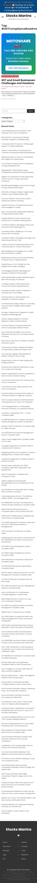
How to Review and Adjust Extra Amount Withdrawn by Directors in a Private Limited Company (17, 334)
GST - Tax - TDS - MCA (10, 76)
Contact (24, 846)
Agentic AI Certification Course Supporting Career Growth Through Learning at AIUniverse (17, 179)
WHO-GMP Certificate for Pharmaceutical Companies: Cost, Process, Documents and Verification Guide (17, 649)
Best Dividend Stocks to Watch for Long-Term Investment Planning (16, 600)
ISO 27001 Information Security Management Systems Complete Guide (18, 587)
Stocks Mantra (18, 15)
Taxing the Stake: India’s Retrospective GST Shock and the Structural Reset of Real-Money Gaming (17, 785)
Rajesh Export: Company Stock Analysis (16, 612)
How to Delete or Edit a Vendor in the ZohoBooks (15, 812)
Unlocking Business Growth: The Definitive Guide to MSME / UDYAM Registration (16, 497)
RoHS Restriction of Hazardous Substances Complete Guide (17, 560)
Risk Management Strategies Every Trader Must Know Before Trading (17, 252)
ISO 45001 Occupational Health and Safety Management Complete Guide (17, 606)
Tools (23, 851)
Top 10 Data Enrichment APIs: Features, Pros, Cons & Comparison (17, 381)
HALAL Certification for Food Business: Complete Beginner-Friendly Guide (15, 593)
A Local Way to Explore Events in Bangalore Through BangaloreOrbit (17, 165)
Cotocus (30, 878)
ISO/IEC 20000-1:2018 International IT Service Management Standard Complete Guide (18, 574)
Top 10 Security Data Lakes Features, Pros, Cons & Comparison (17, 388)
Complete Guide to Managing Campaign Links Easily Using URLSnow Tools (18, 239)
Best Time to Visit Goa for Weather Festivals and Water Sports (17, 342)
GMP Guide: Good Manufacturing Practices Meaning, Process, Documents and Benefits (17, 626)
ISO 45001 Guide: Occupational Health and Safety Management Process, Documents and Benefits (17, 618)
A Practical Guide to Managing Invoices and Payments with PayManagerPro (17, 226)
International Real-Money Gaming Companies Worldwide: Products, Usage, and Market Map (17, 767)
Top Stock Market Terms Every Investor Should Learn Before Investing (16, 199)
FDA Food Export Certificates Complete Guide (16, 532)
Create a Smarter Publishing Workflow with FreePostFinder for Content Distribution (17, 245)
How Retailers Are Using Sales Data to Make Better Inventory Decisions (17, 490)
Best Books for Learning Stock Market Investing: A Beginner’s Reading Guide (15, 138)
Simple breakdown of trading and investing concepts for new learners (17, 805)
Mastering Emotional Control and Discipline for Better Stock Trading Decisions (17, 259)
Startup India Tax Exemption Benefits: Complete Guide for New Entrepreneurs (16, 683)
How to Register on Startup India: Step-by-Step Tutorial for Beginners (17, 670)
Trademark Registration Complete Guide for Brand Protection (17, 460)
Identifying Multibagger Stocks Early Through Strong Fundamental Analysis (18, 186)
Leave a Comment (9, 99)
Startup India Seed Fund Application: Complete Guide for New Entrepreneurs (16, 663)
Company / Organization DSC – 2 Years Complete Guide (16, 414)
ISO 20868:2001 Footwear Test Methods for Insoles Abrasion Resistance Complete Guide (18, 504)
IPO (4, 859)
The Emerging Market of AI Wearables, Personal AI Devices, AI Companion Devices (17, 407)
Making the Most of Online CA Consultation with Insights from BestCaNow (17, 158)
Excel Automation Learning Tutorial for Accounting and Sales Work (15, 696)
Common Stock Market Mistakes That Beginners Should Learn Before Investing (16, 753)
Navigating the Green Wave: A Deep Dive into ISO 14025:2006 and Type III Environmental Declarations (18, 540)
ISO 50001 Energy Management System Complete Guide (16, 547)
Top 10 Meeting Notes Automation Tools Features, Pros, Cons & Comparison (16, 132)
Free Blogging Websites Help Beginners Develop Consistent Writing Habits (15, 272)
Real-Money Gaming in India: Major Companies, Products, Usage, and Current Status (16, 776)
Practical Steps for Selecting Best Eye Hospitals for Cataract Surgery (15, 298)
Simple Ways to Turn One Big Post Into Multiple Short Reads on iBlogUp (15, 265)
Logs (4, 855)
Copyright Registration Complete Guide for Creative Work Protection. (17, 447)
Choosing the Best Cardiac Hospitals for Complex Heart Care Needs (16, 291)
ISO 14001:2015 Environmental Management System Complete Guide (17, 434)
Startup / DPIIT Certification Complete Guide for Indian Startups (18, 427)
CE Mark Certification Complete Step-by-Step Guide (17, 580)
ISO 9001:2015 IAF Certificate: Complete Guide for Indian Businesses (18, 657)
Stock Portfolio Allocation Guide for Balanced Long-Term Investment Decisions (18, 689)
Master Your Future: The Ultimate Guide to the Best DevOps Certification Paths (18, 799)
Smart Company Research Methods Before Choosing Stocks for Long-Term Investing (17, 401)
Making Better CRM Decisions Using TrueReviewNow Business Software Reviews (17, 171)
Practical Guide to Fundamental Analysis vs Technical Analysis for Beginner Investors (17, 394)
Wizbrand (28, 875)
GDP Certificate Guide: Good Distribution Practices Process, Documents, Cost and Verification (16, 634)
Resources (7, 846)
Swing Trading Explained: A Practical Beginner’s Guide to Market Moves (14, 320)
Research (24, 855)
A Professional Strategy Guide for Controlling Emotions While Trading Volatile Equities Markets (18, 306)
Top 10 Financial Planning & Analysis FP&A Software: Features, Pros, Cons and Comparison (16, 739)
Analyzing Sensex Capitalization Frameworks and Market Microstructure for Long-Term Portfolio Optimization (18, 710)
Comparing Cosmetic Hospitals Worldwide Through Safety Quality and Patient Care (17, 348)
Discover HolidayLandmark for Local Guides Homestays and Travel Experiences (17, 725)
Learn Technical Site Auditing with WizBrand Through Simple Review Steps (17, 213)
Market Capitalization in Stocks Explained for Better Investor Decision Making (18, 375)
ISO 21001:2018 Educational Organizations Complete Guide (16, 567)
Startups (6, 851)
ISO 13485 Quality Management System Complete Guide (16, 554)
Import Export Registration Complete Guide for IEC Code (17, 440)
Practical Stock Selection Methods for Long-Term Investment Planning (17, 368)
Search (30, 111)
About (23, 859)
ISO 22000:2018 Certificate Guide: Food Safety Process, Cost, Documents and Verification (18, 641)
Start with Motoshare (18, 68)
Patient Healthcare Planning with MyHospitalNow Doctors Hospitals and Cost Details (17, 483)
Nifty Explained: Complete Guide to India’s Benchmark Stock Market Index (16, 731)
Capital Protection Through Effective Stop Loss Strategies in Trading (17, 206)
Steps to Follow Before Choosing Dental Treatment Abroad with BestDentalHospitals (18, 151)
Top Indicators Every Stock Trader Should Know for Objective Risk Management (16, 703)
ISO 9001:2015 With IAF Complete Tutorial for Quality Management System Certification (17, 421)
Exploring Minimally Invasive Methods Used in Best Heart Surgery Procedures (18, 278)
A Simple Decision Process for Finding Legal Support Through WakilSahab (17, 145)
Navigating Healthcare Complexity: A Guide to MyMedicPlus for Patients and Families (18, 453)
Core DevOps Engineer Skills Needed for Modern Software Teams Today (16, 355)
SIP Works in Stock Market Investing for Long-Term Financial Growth (18, 759)
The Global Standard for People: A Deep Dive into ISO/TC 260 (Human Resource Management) (18, 524)
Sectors (24, 842)
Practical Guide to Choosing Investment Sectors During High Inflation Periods (16, 326)
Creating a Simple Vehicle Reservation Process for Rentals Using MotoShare (15, 285)
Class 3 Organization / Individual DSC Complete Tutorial (14, 475)
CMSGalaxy (18, 872)
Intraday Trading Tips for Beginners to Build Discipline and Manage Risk (17, 313)
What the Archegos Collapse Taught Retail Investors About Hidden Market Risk (17, 193)
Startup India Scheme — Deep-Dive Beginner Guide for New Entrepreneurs (18, 676)
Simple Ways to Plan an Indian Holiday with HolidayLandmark (17, 361)
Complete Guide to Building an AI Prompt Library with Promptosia (16, 232)
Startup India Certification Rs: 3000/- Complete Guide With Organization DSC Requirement (16, 467)
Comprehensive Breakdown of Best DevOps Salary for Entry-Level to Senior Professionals (18, 792)
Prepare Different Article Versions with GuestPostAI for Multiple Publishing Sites (16, 219)
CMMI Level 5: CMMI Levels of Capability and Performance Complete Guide (17, 517)
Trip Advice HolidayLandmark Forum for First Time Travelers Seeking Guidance (17, 718)
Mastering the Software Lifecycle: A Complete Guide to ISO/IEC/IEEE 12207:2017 (17, 510)
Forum (5, 842)
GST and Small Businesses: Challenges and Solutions (18, 81)
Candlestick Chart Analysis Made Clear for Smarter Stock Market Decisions (17, 746)
